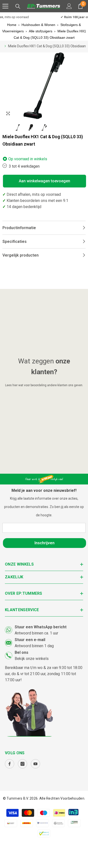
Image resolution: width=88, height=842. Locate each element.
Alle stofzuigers (40, 31)
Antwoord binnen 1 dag (34, 646)
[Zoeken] (18, 6)
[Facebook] (9, 763)
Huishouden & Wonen (38, 25)
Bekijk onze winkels (32, 658)
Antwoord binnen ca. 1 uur (36, 633)
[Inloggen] (69, 6)
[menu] (5, 6)
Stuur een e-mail (30, 639)
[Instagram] (22, 763)
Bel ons (21, 652)
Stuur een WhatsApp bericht (40, 627)
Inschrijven (44, 543)
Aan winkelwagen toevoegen (44, 181)
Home (11, 25)
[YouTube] (35, 763)
